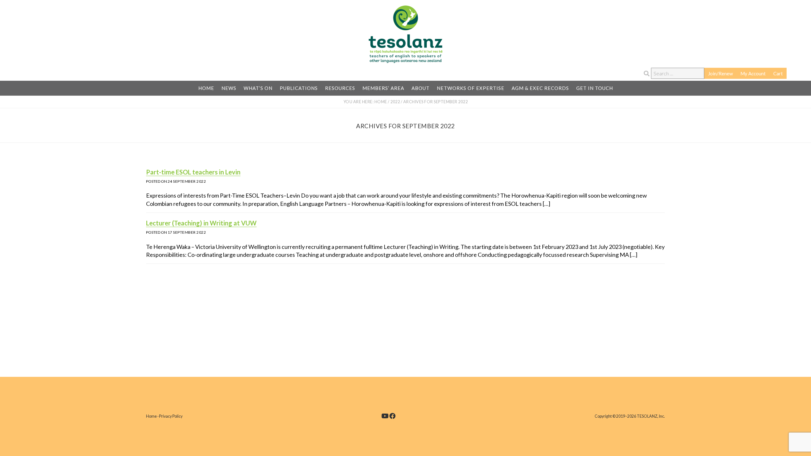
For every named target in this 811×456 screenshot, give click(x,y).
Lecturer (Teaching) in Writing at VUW (201, 223)
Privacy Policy (170, 416)
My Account (753, 73)
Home (151, 416)
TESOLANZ (405, 34)
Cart (778, 73)
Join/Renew (720, 73)
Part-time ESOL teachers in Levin (193, 172)
